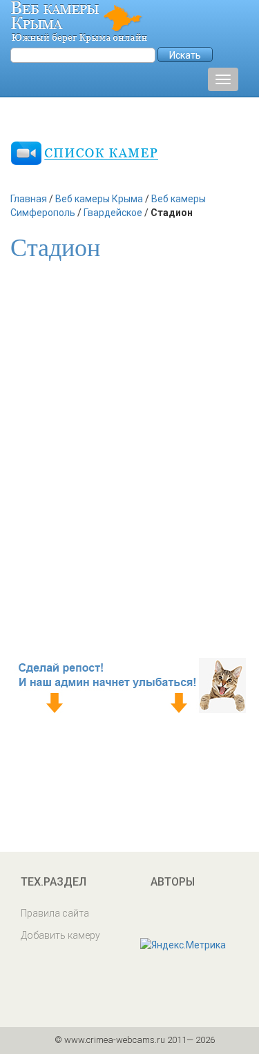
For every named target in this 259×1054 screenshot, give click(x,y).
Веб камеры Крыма (99, 198)
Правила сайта (55, 913)
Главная (28, 198)
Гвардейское (113, 212)
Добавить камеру (60, 935)
